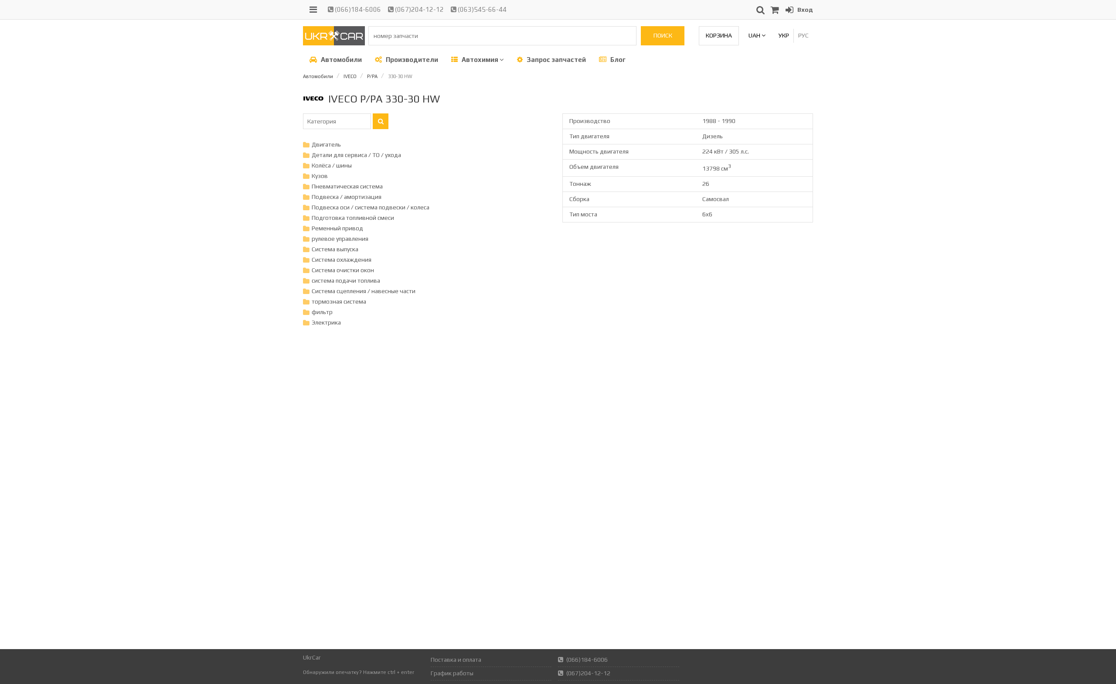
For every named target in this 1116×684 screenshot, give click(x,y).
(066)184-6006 (357, 9)
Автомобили (341, 59)
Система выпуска (335, 249)
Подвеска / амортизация (346, 196)
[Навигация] (313, 9)
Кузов (320, 175)
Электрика (326, 322)
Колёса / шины (332, 165)
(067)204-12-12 (419, 9)
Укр (784, 35)
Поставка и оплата (456, 659)
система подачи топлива (346, 280)
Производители (411, 59)
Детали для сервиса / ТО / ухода (356, 154)
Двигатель (326, 144)
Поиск (662, 35)
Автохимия (480, 59)
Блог (617, 59)
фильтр (322, 311)
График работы (452, 673)
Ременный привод (337, 228)
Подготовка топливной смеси (353, 217)
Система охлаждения (341, 259)
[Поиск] (380, 121)
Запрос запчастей (555, 59)
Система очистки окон (343, 270)
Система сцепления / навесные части (363, 290)
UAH (755, 35)
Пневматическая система (347, 186)
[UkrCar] (334, 43)
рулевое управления (340, 238)
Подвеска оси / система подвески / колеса (370, 207)
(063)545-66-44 (481, 9)
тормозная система (339, 301)
